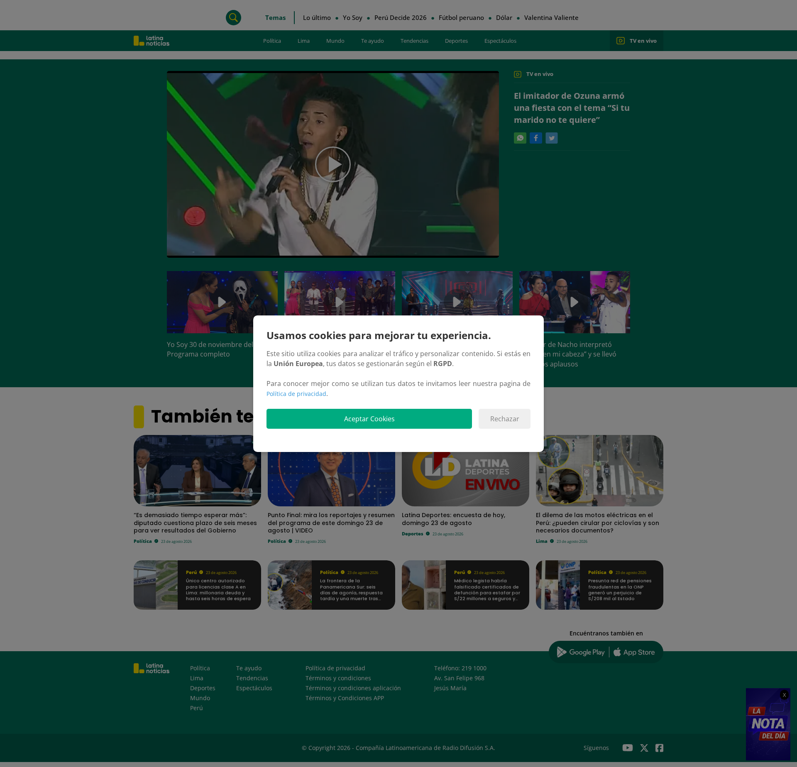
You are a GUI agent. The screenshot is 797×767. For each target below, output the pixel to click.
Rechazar (504, 418)
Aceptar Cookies (369, 418)
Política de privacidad (296, 394)
